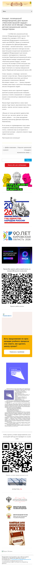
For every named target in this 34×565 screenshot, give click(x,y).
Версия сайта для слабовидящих (17, 165)
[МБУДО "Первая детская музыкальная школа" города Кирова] (17, 6)
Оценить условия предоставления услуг (17, 475)
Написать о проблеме (17, 352)
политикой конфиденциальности (21, 559)
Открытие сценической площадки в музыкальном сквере (24, 150)
